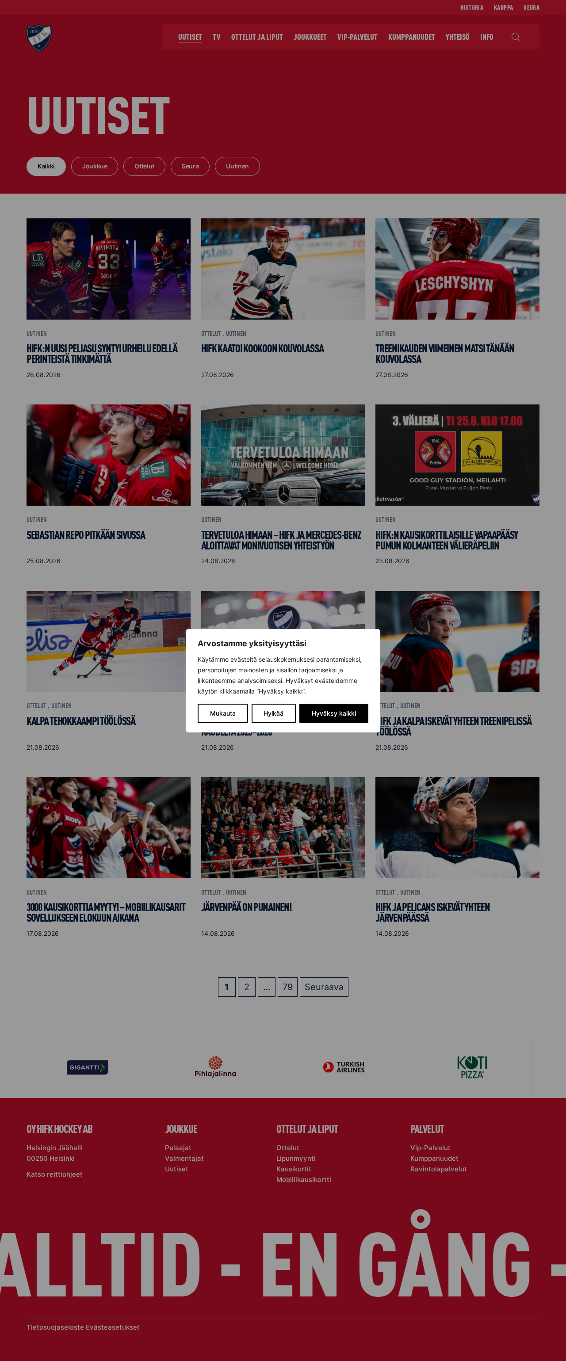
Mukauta (223, 713)
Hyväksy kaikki (334, 713)
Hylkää (273, 713)
